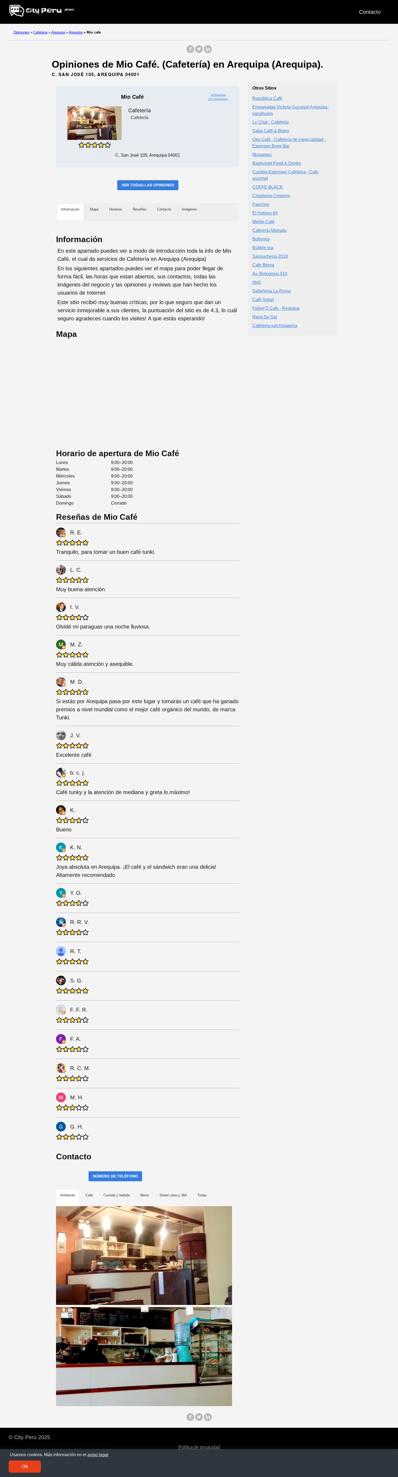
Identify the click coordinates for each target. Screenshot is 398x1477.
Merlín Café (263, 221)
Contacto (370, 12)
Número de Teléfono (115, 1176)
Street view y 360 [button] (173, 1195)
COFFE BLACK (267, 187)
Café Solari (263, 299)
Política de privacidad (199, 1447)
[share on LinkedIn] (207, 52)
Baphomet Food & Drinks (276, 163)
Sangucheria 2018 (270, 256)
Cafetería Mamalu (269, 230)
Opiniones (21, 32)
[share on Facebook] (190, 52)
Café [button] (89, 1195)
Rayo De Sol (264, 316)
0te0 (256, 282)
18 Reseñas (218, 94)
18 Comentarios (218, 98)
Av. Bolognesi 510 (269, 273)
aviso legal (97, 1454)
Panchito (260, 204)
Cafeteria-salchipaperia (274, 325)
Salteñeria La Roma (271, 290)
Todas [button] (202, 1195)
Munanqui (262, 154)
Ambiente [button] (67, 1195)
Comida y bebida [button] (116, 1195)
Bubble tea (262, 247)
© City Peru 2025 (29, 1437)
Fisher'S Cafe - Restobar (276, 308)
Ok (25, 1466)
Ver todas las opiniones (148, 185)
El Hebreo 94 (265, 212)
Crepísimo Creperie (271, 195)
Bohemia (261, 238)
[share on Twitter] (199, 52)
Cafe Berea (263, 264)
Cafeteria (40, 32)
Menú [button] (144, 1195)
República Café (267, 98)
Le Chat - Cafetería (270, 122)
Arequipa (58, 32)
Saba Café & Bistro (270, 130)
